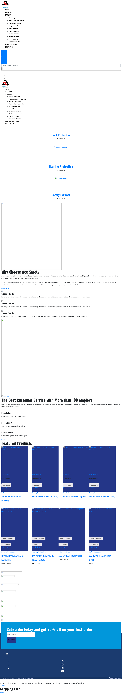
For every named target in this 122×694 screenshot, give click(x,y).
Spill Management (15, 114)
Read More (5, 289)
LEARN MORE (5, 440)
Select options (8, 538)
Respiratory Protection (17, 104)
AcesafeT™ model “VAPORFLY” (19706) (102, 496)
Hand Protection (15, 109)
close (2, 693)
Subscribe (11, 640)
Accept (2, 685)
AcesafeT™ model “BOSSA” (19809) (74, 496)
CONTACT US (9, 124)
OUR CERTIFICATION (12, 121)
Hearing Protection (15, 101)
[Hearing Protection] (61, 155)
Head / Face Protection (17, 99)
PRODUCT (8, 94)
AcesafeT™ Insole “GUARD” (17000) (70, 556)
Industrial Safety (15, 119)
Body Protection (14, 106)
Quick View (5, 488)
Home (7, 89)
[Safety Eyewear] (61, 185)
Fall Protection (14, 116)
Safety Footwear (15, 111)
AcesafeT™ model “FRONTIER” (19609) (45, 496)
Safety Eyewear (14, 97)
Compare (6, 485)
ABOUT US (8, 92)
